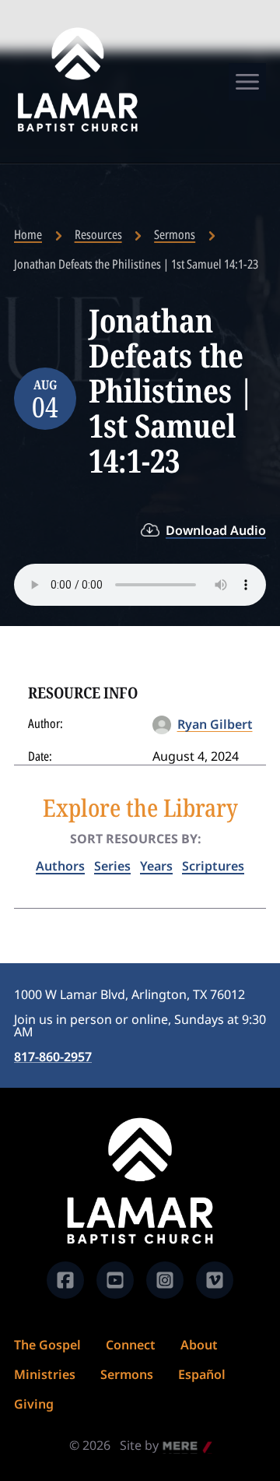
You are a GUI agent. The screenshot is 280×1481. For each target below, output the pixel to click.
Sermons (174, 234)
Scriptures (213, 865)
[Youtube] (115, 1280)
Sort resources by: (135, 838)
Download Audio (216, 530)
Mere (178, 1446)
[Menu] (247, 81)
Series (112, 865)
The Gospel (47, 1344)
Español (202, 1374)
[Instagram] (165, 1280)
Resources (98, 234)
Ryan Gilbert (215, 724)
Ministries (44, 1374)
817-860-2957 (53, 1056)
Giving (34, 1403)
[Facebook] (65, 1280)
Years (156, 865)
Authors (60, 865)
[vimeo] (214, 1280)
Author (44, 723)
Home (28, 234)
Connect (131, 1344)
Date (38, 756)
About (199, 1344)
